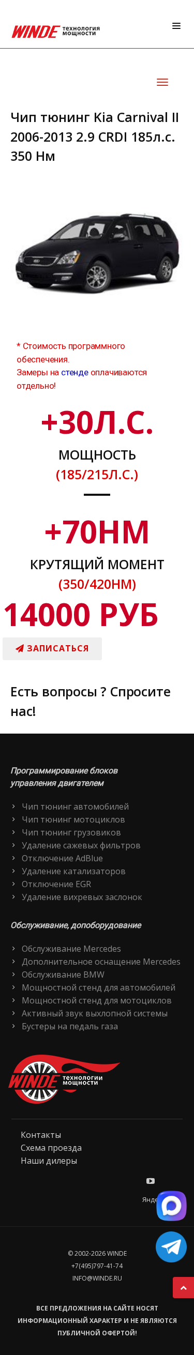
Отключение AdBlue (62, 858)
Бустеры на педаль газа (70, 1026)
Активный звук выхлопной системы (95, 1013)
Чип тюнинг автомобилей (75, 806)
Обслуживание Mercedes (71, 948)
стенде (74, 372)
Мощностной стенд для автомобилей (98, 987)
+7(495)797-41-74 (97, 1265)
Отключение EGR (56, 884)
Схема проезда (51, 1147)
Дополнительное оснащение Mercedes (101, 961)
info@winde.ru (97, 1278)
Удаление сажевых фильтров (81, 845)
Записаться (56, 648)
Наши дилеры (49, 1160)
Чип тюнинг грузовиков (71, 832)
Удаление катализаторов (74, 871)
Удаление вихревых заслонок (82, 897)
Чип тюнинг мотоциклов (73, 819)
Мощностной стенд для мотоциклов (97, 1000)
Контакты (41, 1134)
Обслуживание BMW (63, 974)
